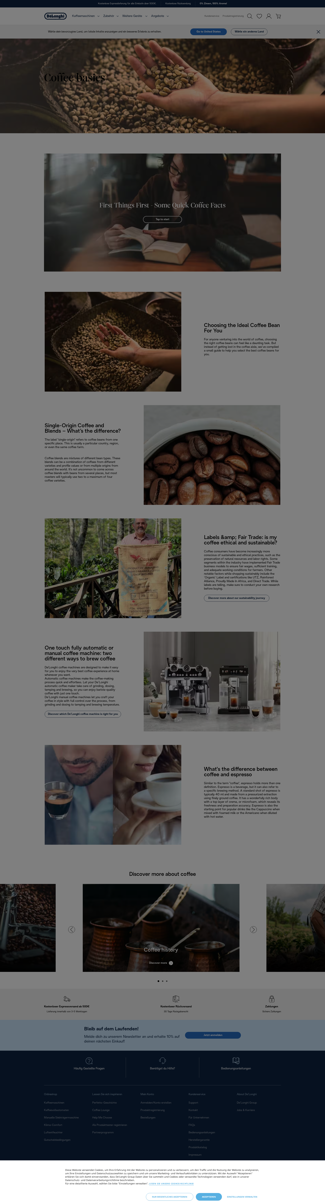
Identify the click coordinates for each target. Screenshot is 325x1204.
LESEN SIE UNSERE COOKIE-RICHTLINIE (171, 1183)
